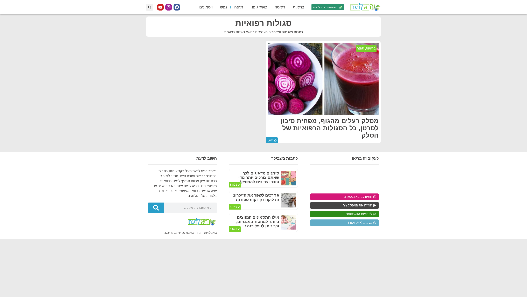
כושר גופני (259, 7)
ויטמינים (206, 7)
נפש (223, 7)
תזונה (238, 7)
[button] (149, 7)
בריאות (298, 7)
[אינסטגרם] (168, 7)
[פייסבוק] (177, 7)
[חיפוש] (156, 208)
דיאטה (280, 7)
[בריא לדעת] (364, 7)
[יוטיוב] (160, 7)
